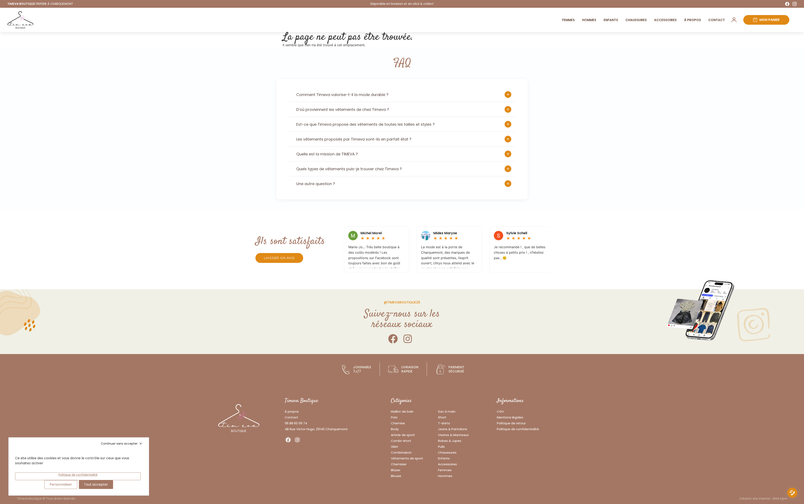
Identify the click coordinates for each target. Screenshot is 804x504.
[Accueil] (20, 20)
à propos (692, 20)
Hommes (589, 20)
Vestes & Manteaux (453, 435)
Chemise (398, 423)
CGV (500, 411)
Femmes (568, 20)
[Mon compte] (734, 19)
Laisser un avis (279, 258)
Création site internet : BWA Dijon (763, 498)
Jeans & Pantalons (452, 429)
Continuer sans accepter (119, 443)
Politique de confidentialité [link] (78, 475)
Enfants (611, 20)
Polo (394, 417)
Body (395, 429)
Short (442, 417)
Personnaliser (61, 484)
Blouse (396, 476)
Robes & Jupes (449, 441)
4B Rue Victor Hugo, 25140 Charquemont (316, 429)
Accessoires (665, 20)
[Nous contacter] (792, 493)
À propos (292, 411)
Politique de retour (511, 423)
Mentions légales (510, 417)
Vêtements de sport (407, 458)
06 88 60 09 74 (296, 423)
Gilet (394, 446)
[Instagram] (794, 4)
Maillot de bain (402, 411)
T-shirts (444, 423)
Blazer (395, 470)
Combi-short (401, 441)
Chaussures (636, 20)
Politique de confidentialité (518, 429)
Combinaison (401, 452)
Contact (716, 20)
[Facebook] (787, 4)
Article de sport (403, 435)
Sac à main (446, 411)
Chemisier (399, 464)
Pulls (441, 446)
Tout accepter (96, 484)
